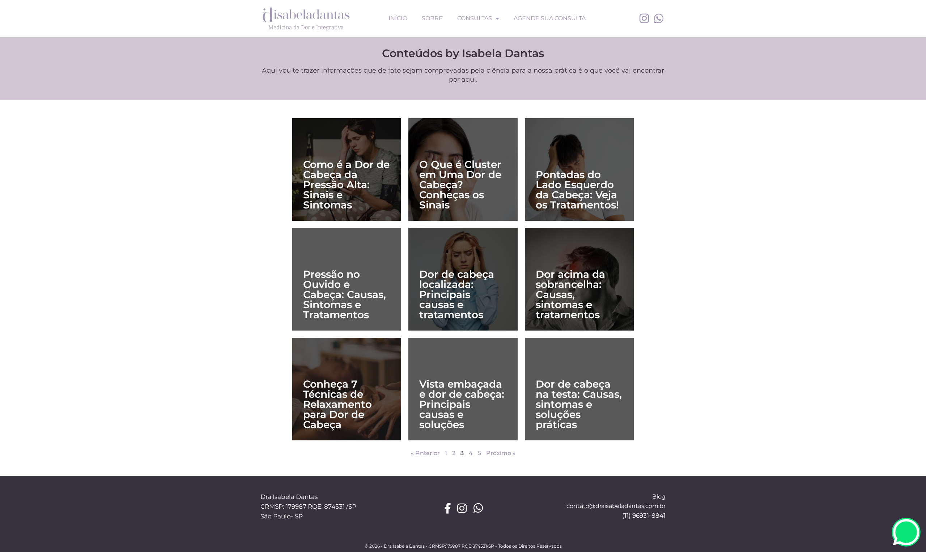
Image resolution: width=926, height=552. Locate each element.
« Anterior (425, 453)
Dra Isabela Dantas (289, 496)
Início (397, 18)
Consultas (474, 18)
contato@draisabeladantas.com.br (616, 506)
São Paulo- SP (281, 516)
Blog (659, 496)
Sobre (432, 18)
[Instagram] (644, 18)
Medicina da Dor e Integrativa (306, 27)
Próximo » (500, 453)
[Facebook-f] (447, 508)
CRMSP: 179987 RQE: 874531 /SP (308, 506)
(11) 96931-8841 (644, 515)
